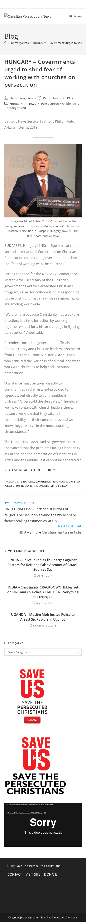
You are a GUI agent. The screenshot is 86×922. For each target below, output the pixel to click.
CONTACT (15, 874)
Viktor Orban (59, 485)
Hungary (16, 104)
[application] (43, 825)
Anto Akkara (60, 481)
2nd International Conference (31, 481)
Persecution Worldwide (58, 104)
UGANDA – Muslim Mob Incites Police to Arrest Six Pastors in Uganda (43, 616)
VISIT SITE (33, 874)
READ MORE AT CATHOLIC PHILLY (29, 470)
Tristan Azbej (41, 485)
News (32, 104)
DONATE (50, 874)
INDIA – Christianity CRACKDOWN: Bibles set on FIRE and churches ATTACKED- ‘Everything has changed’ (42, 592)
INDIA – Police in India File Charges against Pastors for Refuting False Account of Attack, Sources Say (43, 565)
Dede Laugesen (21, 98)
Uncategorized (15, 108)
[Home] (5, 43)
